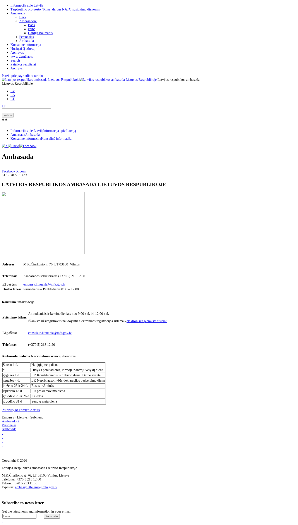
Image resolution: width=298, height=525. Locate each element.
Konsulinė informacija (25, 44)
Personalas (26, 37)
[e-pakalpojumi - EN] (2, 433)
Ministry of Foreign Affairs (21, 410)
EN (12, 95)
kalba (31, 29)
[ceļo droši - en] (2, 441)
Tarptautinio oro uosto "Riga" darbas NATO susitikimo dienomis (55, 9)
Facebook (8, 171)
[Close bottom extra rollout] (2, 521)
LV (12, 91)
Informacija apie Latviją (26, 5)
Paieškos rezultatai (23, 64)
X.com (21, 171)
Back (22, 17)
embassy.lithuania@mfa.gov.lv (44, 284)
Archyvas (17, 52)
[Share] (3, 167)
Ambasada (17, 13)
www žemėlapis (21, 56)
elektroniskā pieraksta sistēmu (147, 321)
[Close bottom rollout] (2, 494)
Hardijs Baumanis (40, 33)
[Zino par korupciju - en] (2, 449)
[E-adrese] (2, 445)
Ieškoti (7, 115)
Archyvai (16, 68)
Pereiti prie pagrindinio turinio (22, 75)
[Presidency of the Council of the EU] (2, 452)
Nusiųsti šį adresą (22, 48)
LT (12, 99)
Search (15, 60)
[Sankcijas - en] (2, 437)
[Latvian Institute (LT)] (2, 456)
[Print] (2, 167)
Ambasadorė (28, 21)
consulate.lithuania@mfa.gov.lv (50, 333)
